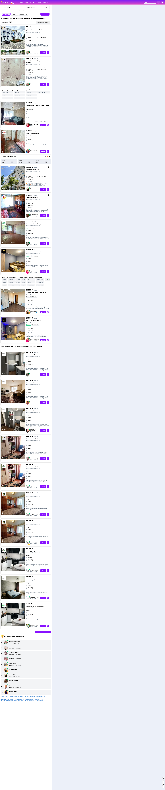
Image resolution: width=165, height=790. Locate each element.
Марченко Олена (34, 243)
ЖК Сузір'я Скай (41, 66)
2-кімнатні (4, 282)
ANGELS (35, 272)
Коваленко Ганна (34, 625)
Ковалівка (29, 95)
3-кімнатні (4, 285)
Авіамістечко (33, 66)
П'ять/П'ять (29, 98)
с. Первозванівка (18, 699)
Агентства (45, 2)
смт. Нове (10, 699)
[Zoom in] (163, 781)
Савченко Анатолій (34, 374)
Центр (16, 98)
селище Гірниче (36, 228)
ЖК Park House (49, 279)
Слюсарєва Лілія (34, 124)
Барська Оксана (34, 214)
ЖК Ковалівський (39, 282)
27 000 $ (23, 285)
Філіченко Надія (33, 542)
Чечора (27, 359)
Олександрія (26, 699)
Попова (4, 95)
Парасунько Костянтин (33, 430)
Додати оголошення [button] (150, 2)
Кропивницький (29, 32)
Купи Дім (35, 244)
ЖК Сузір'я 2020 (39, 285)
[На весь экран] (163, 787)
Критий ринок (17, 95)
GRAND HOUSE (36, 53)
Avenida (35, 515)
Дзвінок (43, 52)
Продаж (21, 2)
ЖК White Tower (39, 279)
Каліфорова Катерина (35, 514)
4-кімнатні (11, 279)
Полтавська (17, 92)
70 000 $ (18, 279)
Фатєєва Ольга (33, 311)
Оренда (26, 2)
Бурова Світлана (34, 188)
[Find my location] (163, 778)
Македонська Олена (34, 52)
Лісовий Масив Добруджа (31, 173)
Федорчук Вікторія (34, 458)
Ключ (35, 375)
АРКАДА (35, 151)
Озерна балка (5, 92)
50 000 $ (18, 282)
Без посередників (39, 700)
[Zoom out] (163, 783)
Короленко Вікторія (34, 271)
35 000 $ (23, 279)
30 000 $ (23, 282)
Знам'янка (31, 699)
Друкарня (29, 92)
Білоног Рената (33, 402)
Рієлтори (39, 2)
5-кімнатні (11, 282)
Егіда (35, 189)
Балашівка (28, 555)
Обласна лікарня (41, 92)
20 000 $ (29, 282)
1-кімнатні (4, 279)
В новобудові (11, 285)
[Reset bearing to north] (163, 785)
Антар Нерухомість (34, 216)
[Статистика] (10, 22)
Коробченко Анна (34, 150)
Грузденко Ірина (34, 570)
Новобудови (32, 2)
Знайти (45, 14)
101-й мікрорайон (29, 109)
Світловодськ (4, 699)
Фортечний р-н (36, 32)
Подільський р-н (37, 225)
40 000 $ (18, 285)
